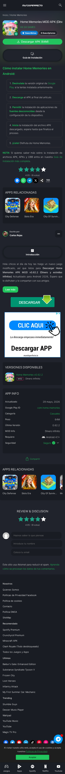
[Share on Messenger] (17, 180)
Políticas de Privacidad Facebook (19, 595)
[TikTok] (32, 742)
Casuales (55, 413)
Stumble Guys (10, 704)
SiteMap (7, 617)
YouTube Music (10, 721)
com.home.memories (48, 407)
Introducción (32, 252)
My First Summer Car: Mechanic (19, 692)
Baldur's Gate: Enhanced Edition (19, 664)
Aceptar (32, 757)
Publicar (54, 559)
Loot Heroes (9, 680)
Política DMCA (10, 612)
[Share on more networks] (41, 180)
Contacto (7, 606)
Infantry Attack (10, 686)
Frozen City (9, 675)
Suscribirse (30, 33)
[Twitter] (12, 742)
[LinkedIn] (52, 742)
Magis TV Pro (9, 732)
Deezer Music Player (13, 709)
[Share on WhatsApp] (23, 180)
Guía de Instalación (32, 55)
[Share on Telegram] (29, 180)
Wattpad (7, 715)
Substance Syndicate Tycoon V (19, 669)
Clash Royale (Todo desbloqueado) (21, 646)
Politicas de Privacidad (36, 751)
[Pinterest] (39, 742)
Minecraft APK (10, 640)
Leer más (10, 289)
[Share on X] (35, 180)
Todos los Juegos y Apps (16, 652)
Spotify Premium (11, 629)
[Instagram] (46, 742)
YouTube (7, 726)
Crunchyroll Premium (13, 635)
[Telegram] (26, 742)
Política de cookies (12, 600)
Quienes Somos (11, 589)
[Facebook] (6, 742)
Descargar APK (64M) (32, 41)
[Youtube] (19, 742)
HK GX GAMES (27, 27)
